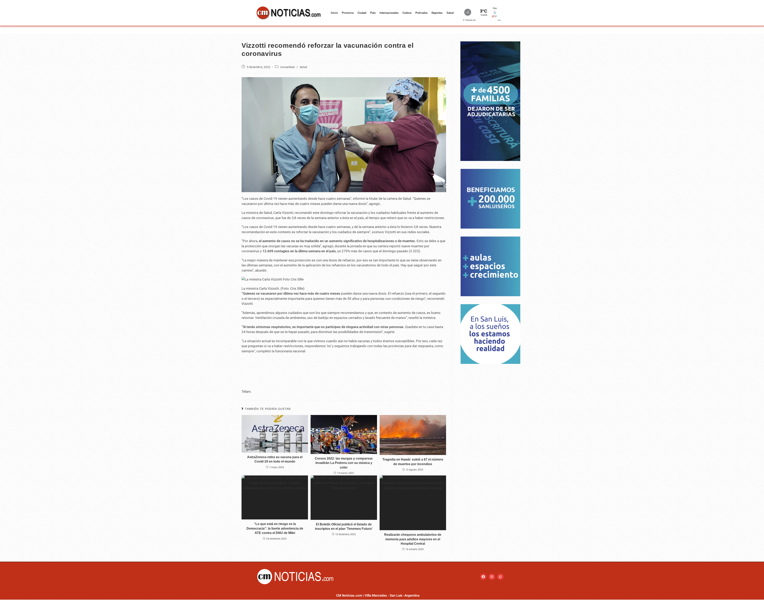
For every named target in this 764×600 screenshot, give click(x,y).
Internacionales (389, 12)
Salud (450, 12)
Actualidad (287, 67)
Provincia (348, 12)
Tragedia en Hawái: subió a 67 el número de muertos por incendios (412, 462)
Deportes (437, 12)
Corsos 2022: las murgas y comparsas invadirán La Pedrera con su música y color (344, 463)
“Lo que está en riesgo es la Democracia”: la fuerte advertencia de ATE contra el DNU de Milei (275, 528)
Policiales (421, 12)
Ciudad (362, 12)
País (373, 12)
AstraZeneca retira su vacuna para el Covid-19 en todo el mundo (274, 459)
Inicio (334, 12)
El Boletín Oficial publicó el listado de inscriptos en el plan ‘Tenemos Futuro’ (344, 526)
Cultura (406, 12)
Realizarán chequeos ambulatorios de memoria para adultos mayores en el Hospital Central (412, 539)
